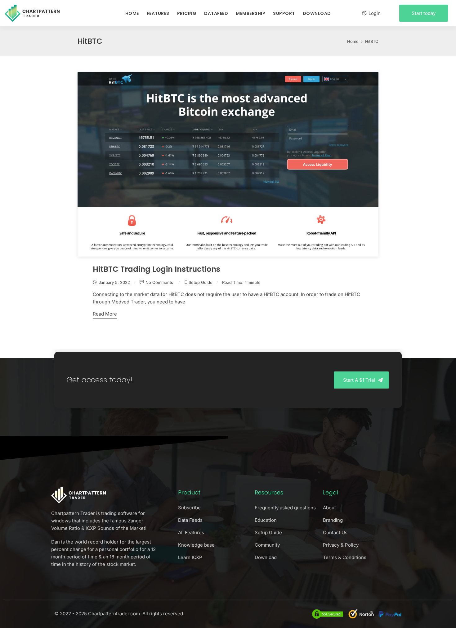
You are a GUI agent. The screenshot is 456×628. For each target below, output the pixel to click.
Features (158, 13)
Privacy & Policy (341, 545)
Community (267, 545)
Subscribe (189, 508)
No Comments (159, 282)
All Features (191, 532)
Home (132, 13)
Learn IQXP (190, 557)
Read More (105, 314)
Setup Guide (200, 282)
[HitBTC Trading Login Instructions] (228, 164)
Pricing (187, 13)
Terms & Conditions (344, 557)
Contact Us (335, 532)
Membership (250, 13)
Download (317, 13)
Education (266, 520)
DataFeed (216, 13)
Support (284, 13)
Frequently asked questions (285, 508)
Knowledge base (196, 545)
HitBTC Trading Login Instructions (156, 269)
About (329, 508)
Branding (333, 520)
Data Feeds (190, 520)
